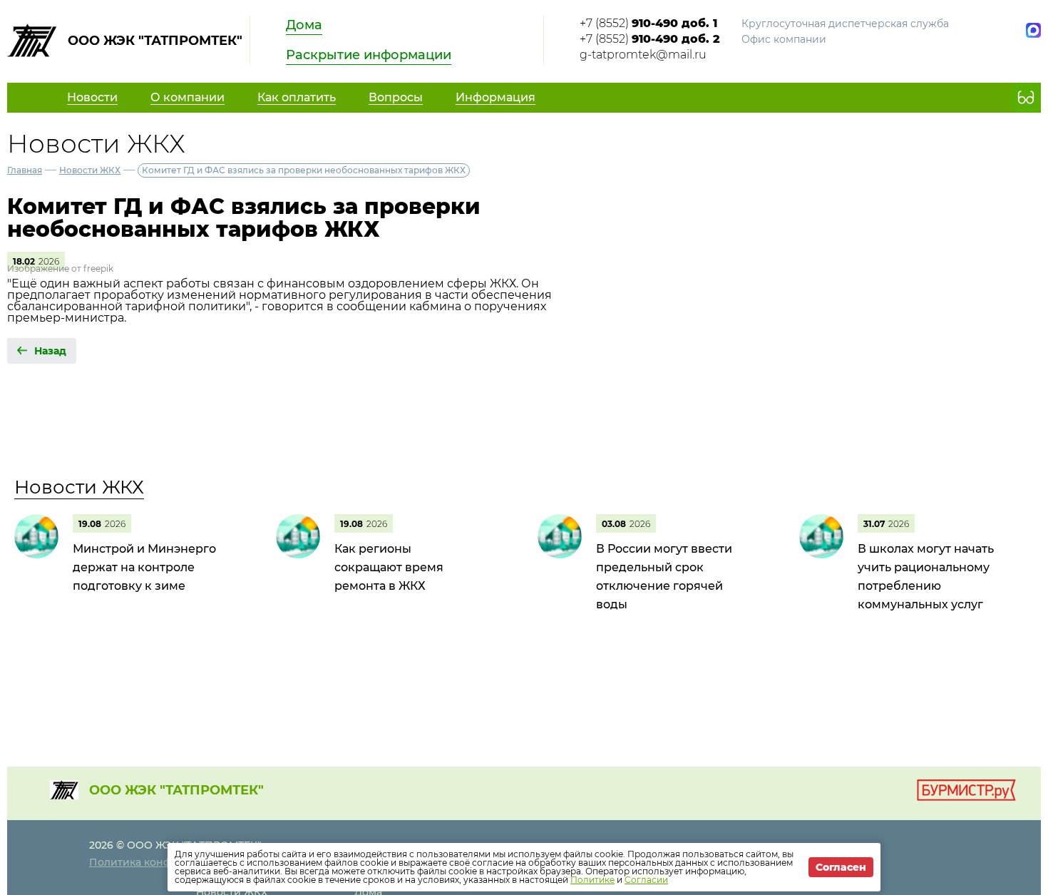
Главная (24, 170)
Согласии (646, 879)
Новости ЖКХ (89, 170)
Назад (50, 350)
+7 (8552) (648, 23)
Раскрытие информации (368, 55)
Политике (592, 879)
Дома (304, 25)
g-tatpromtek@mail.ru (643, 54)
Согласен (841, 867)
